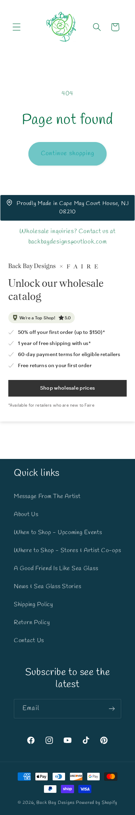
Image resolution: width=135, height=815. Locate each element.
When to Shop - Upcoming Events (58, 533)
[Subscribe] (111, 708)
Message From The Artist (47, 496)
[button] (17, 27)
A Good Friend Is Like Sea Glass (56, 569)
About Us (26, 515)
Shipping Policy (33, 605)
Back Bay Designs (55, 803)
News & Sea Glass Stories (47, 587)
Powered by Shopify (96, 803)
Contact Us (29, 641)
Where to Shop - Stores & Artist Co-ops (67, 551)
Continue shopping (67, 153)
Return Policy (32, 623)
